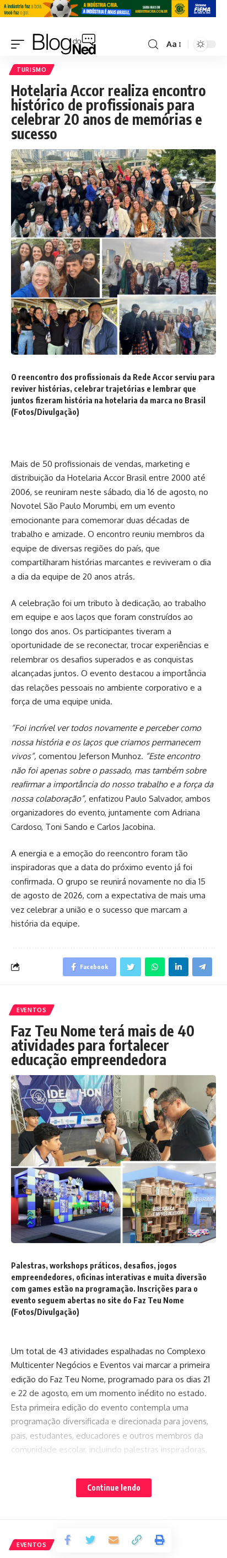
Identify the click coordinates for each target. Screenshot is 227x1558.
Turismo (32, 69)
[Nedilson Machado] (64, 44)
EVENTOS (32, 1010)
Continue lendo (113, 1487)
